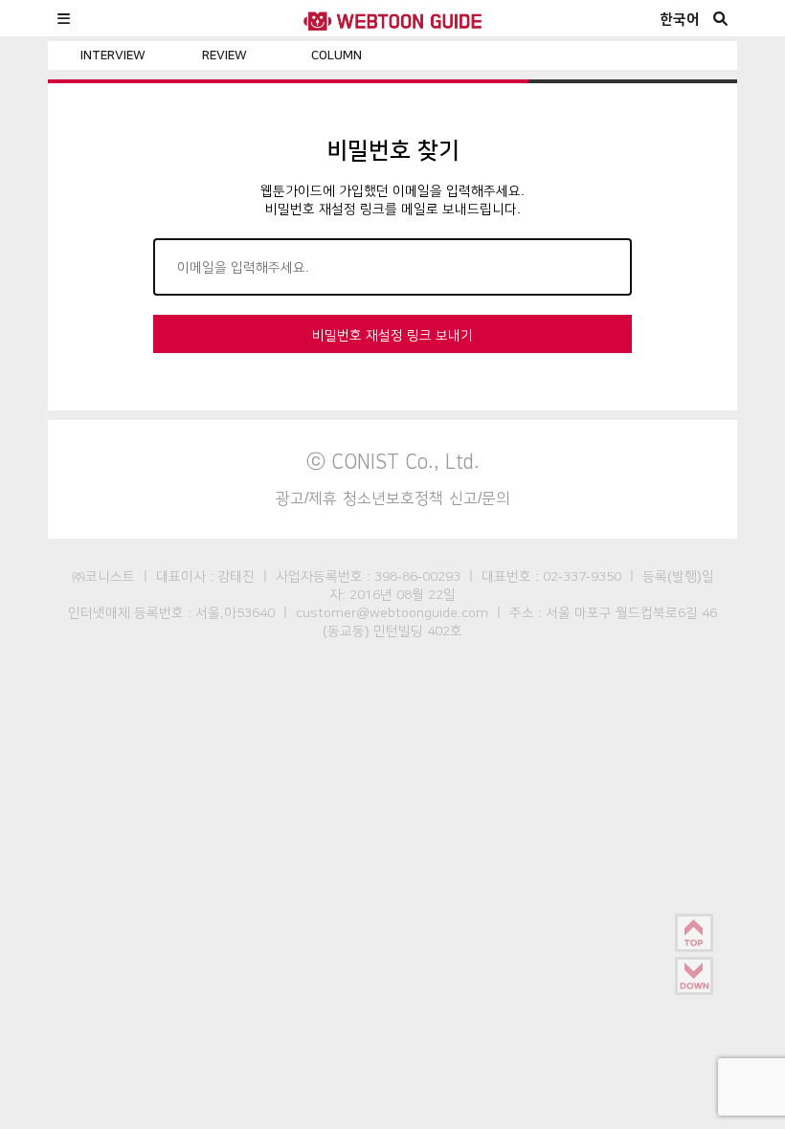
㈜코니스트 (103, 576)
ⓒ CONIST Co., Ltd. (393, 461)
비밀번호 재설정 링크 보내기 (392, 335)
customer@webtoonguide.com (392, 612)
